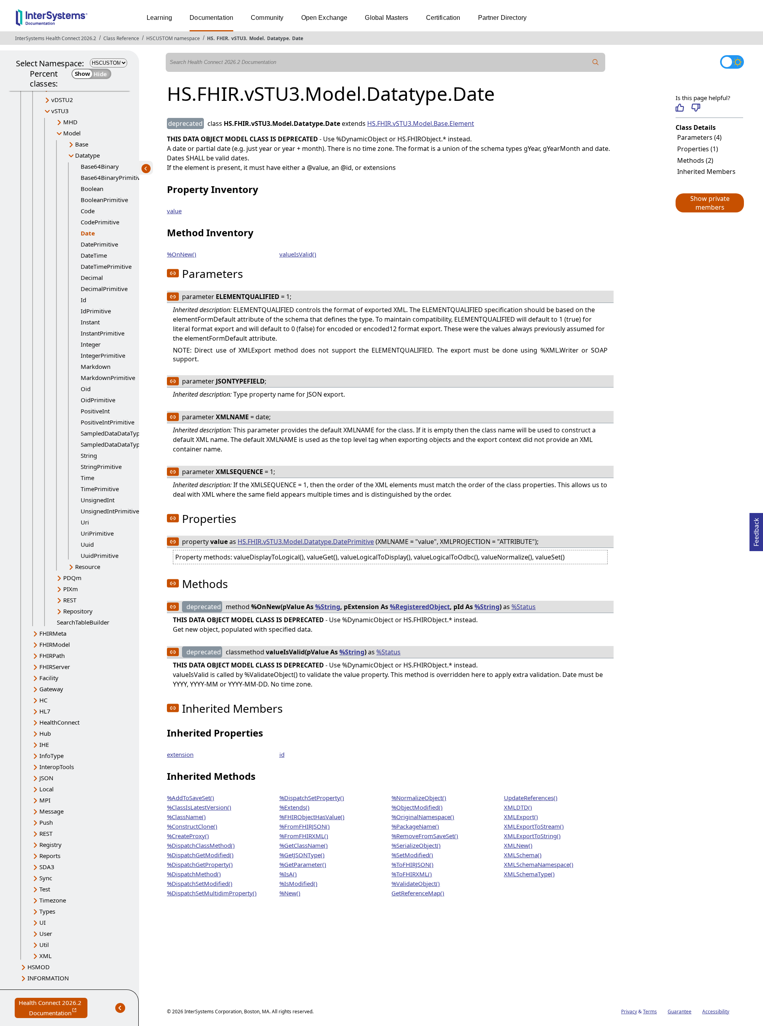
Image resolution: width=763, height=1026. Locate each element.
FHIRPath (52, 656)
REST (69, 600)
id (282, 754)
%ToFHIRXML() (411, 874)
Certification (443, 17)
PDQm (72, 578)
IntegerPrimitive (103, 355)
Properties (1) (697, 149)
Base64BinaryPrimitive (112, 177)
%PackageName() (415, 826)
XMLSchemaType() (529, 874)
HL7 (44, 711)
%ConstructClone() (192, 826)
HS (210, 38)
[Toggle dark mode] (732, 62)
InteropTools (56, 767)
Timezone (52, 900)
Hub (45, 733)
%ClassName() (186, 817)
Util (44, 945)
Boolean (92, 189)
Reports (49, 856)
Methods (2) (695, 160)
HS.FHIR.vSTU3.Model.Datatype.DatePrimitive (306, 541)
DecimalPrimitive (104, 289)
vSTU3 (238, 38)
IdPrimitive (96, 311)
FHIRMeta (52, 633)
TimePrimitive (100, 489)
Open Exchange (324, 17)
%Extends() (294, 807)
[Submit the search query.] (595, 62)
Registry (50, 845)
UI (42, 922)
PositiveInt (95, 411)
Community (267, 17)
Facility (48, 678)
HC (43, 700)
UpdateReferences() (531, 798)
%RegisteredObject (420, 606)
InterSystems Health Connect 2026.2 (55, 38)
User (45, 933)
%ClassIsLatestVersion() (199, 807)
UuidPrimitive (99, 555)
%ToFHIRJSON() (412, 864)
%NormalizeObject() (418, 798)
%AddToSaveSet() (190, 798)
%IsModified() (298, 883)
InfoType (51, 756)
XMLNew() (518, 845)
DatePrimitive (99, 244)
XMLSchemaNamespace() (538, 864)
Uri (85, 522)
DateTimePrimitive (106, 266)
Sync (45, 878)
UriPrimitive (97, 533)
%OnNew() (181, 254)
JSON (46, 778)
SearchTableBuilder (83, 622)
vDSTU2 (62, 100)
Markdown (95, 366)
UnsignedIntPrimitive (110, 511)
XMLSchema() (523, 855)
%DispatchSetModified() (199, 883)
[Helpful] (680, 108)
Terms (650, 1011)
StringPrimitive (101, 467)
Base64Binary (100, 166)
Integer (91, 344)
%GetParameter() (302, 864)
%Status (523, 606)
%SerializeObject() (416, 845)
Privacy (629, 1011)
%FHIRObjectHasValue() (312, 817)
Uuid (87, 544)
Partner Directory (502, 17)
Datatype (278, 38)
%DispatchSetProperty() (311, 798)
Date (297, 38)
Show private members (710, 203)
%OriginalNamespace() (422, 817)
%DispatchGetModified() (200, 855)
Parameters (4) (699, 137)
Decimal (92, 278)
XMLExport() (521, 817)
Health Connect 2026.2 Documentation (53, 1008)
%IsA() (288, 874)
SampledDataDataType (112, 433)
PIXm (70, 589)
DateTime (94, 255)
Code (88, 211)
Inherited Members (706, 171)
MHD (70, 122)
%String (327, 606)
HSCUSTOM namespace (173, 38)
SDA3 (46, 867)
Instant (90, 322)
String (89, 455)
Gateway (51, 689)
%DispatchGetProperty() (200, 864)
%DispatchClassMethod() (201, 845)
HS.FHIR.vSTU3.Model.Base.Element (420, 123)
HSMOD (38, 967)
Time (87, 478)
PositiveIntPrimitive (107, 422)
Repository (78, 611)
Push (46, 822)
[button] (709, 202)
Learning (159, 17)
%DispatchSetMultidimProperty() (212, 893)
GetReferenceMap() (417, 893)
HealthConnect (59, 722)
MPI (44, 800)
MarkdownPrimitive (108, 378)
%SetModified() (412, 855)
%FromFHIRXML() (303, 836)
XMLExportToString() (532, 836)
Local (46, 789)
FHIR (222, 38)
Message (51, 811)
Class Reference (121, 38)
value (174, 211)
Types (47, 911)
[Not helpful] (695, 108)
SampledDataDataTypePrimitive (124, 444)
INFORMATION (48, 978)
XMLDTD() (518, 807)
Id (83, 300)
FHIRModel (54, 644)
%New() (289, 893)
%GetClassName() (303, 845)
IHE (44, 744)
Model (256, 38)
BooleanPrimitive (104, 200)
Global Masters (386, 17)
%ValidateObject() (415, 883)
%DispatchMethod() (194, 874)
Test (44, 889)
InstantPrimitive (102, 333)
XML (45, 956)
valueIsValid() (297, 254)
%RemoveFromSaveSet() (424, 836)
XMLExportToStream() (534, 826)
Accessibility (715, 1011)
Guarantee (679, 1011)
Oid (86, 389)
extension (180, 754)
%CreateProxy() (188, 836)
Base (81, 144)
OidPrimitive (98, 400)
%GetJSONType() (302, 855)
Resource (87, 567)
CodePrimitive (100, 222)
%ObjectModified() (417, 807)
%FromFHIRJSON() (304, 826)
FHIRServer (54, 667)
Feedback (756, 529)
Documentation (211, 17)
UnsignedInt (97, 500)
